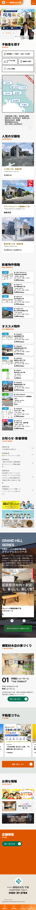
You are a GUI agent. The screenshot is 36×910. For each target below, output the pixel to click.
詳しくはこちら (15, 699)
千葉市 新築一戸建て (11, 116)
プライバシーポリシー (8, 899)
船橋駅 (18, 120)
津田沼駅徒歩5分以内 (11, 122)
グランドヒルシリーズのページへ (18, 628)
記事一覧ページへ (18, 764)
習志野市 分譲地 (24, 116)
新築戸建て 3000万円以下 (13, 118)
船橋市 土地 (25, 118)
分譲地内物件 (14, 908)
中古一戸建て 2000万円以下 (13, 124)
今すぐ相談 (22, 908)
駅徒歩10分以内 (10, 120)
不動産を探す (5, 908)
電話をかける (31, 908)
